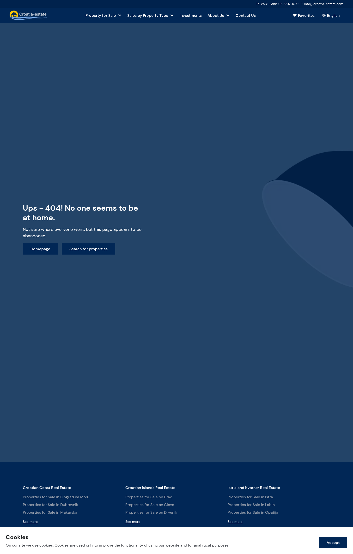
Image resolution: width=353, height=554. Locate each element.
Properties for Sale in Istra (250, 497)
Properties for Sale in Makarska (50, 512)
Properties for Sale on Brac (148, 497)
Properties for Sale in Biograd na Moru (56, 497)
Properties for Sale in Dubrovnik (50, 504)
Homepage (40, 248)
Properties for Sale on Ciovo (149, 504)
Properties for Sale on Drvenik (151, 512)
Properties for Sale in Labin (251, 504)
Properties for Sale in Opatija (253, 512)
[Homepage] (29, 15)
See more (30, 521)
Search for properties (88, 248)
